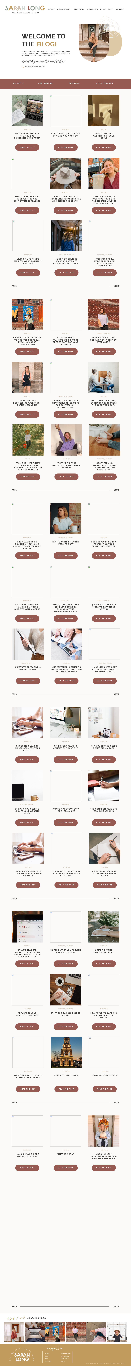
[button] (115, 286)
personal (28, 255)
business (65, 192)
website (62, 255)
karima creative (121, 1363)
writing (27, 129)
